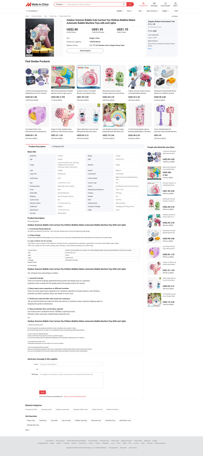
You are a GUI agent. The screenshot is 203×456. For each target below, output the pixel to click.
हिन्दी (130, 443)
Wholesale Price (104, 441)
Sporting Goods (46, 409)
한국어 (119, 443)
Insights (155, 441)
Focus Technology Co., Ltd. (87, 447)
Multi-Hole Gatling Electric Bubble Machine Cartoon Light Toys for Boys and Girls (169, 168)
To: (37, 369)
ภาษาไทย (136, 443)
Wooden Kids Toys (33, 425)
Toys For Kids (66, 420)
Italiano (91, 443)
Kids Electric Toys (125, 420)
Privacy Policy (133, 447)
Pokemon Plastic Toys (80, 409)
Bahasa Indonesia (160, 443)
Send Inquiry (85, 50)
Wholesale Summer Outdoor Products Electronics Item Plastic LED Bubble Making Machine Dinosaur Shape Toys (169, 200)
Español (58, 443)
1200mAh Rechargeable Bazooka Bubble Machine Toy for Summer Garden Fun (169, 152)
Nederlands (105, 443)
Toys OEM (54, 420)
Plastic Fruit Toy (97, 409)
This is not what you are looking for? (51, 396)
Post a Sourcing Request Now (75, 396)
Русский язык (83, 443)
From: (35, 364)
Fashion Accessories (62, 409)
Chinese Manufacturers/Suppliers (76, 441)
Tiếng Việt (150, 443)
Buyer (129, 11)
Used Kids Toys (110, 420)
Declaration (123, 447)
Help (139, 11)
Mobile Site (147, 441)
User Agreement (113, 447)
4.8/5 (154, 31)
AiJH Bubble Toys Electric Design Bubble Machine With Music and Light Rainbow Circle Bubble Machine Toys (169, 295)
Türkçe (143, 443)
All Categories (32, 11)
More (149, 49)
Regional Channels (126, 441)
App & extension (152, 11)
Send (42, 392)
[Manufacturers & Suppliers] (36, 4)
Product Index (138, 441)
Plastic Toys (31, 420)
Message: (34, 374)
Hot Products (49, 441)
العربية (113, 443)
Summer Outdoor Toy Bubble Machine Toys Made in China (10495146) (169, 184)
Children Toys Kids (81, 420)
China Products (60, 441)
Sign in (175, 6)
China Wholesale (93, 441)
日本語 (125, 443)
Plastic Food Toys (112, 409)
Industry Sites (115, 441)
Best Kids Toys (96, 420)
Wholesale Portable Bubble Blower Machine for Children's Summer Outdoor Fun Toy (169, 232)
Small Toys (42, 420)
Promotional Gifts (31, 409)
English (52, 443)
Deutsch (97, 443)
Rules (176, 11)
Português (66, 443)
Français (73, 443)
